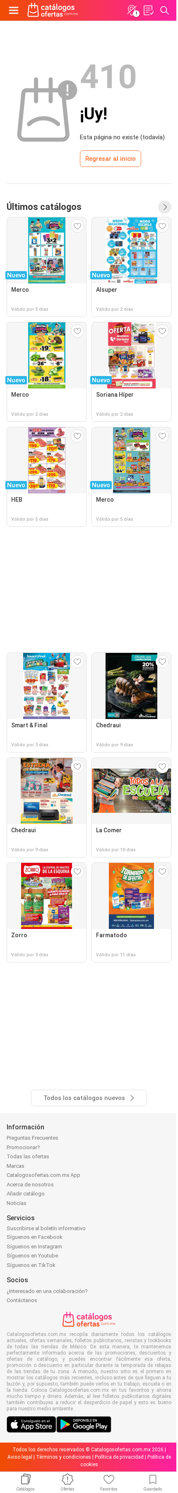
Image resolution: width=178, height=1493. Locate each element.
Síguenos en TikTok (31, 1265)
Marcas (15, 1166)
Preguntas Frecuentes (32, 1138)
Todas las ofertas (28, 1156)
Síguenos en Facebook (35, 1237)
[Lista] (148, 10)
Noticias (16, 1203)
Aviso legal (19, 1457)
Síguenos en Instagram (34, 1246)
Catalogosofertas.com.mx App (43, 1175)
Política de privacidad (119, 1457)
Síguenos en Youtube (32, 1256)
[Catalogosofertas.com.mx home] (52, 10)
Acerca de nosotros (30, 1184)
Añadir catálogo (26, 1194)
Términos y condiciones (63, 1457)
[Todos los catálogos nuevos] (164, 207)
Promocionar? (23, 1147)
